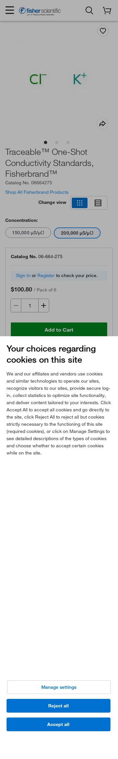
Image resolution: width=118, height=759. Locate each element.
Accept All (58, 724)
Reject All (58, 706)
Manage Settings (58, 687)
